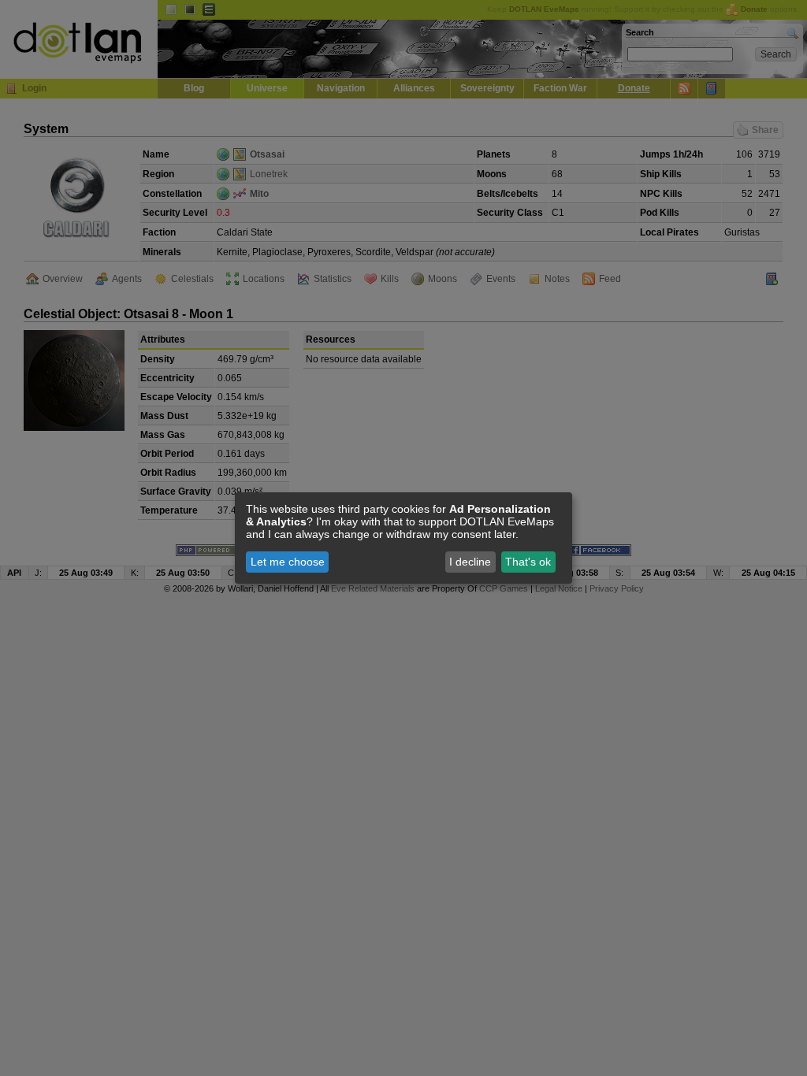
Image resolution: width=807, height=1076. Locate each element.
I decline (470, 561)
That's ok (528, 561)
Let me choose (288, 561)
